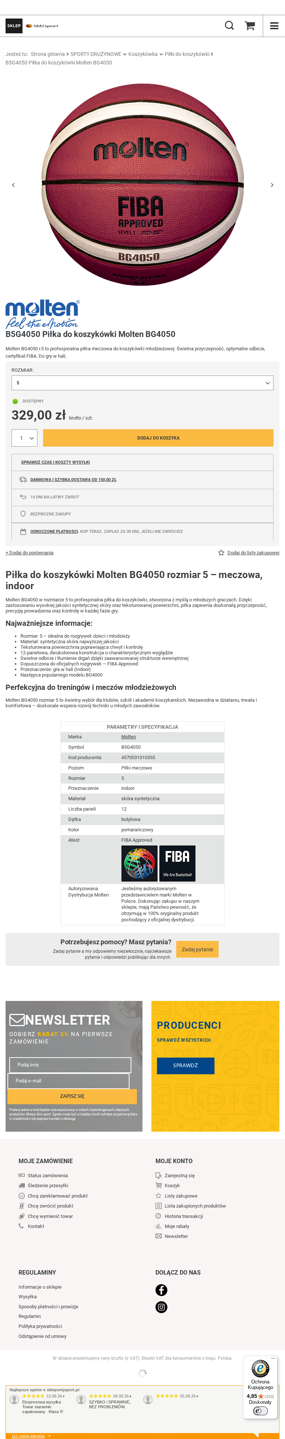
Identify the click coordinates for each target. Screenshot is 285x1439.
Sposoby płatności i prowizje (48, 1306)
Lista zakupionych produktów (195, 1206)
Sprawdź (185, 1065)
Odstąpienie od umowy (42, 1336)
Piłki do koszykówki (187, 54)
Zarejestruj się (180, 1175)
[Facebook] (208, 1291)
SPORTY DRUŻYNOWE (96, 54)
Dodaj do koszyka (158, 438)
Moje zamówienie (46, 1161)
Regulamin (30, 1316)
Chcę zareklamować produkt (58, 1196)
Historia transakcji (184, 1216)
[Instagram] (208, 1308)
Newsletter (67, 1020)
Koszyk (172, 1185)
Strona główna (48, 54)
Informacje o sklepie (40, 1287)
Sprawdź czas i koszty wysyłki (55, 462)
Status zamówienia (48, 1175)
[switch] (260, 1410)
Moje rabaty (177, 1226)
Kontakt (36, 1226)
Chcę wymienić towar (50, 1216)
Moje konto (174, 1161)
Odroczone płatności (54, 531)
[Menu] (273, 1360)
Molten (128, 736)
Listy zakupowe (181, 1196)
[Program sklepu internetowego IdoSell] (142, 1373)
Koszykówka (143, 54)
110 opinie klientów (28, 1436)
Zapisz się (72, 1096)
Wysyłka (28, 1296)
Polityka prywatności (40, 1326)
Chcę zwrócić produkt (50, 1206)
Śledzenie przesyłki (48, 1185)
